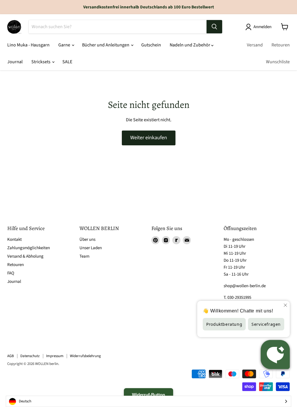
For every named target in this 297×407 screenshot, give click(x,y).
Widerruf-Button (148, 394)
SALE (67, 62)
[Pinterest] (155, 240)
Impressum (55, 356)
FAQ (10, 273)
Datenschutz (30, 356)
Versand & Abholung (25, 256)
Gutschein (151, 45)
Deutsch (25, 401)
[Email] (187, 240)
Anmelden (262, 27)
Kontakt (14, 239)
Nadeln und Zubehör (190, 45)
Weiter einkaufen (148, 137)
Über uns (87, 239)
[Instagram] (166, 240)
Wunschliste (278, 62)
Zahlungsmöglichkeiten (28, 248)
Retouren (280, 45)
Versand (255, 45)
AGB (10, 356)
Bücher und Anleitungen (106, 45)
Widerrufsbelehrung (85, 356)
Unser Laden (90, 248)
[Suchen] (214, 26)
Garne (64, 45)
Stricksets (41, 62)
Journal (15, 62)
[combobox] (148, 401)
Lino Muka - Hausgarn (28, 45)
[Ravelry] (176, 240)
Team (84, 256)
